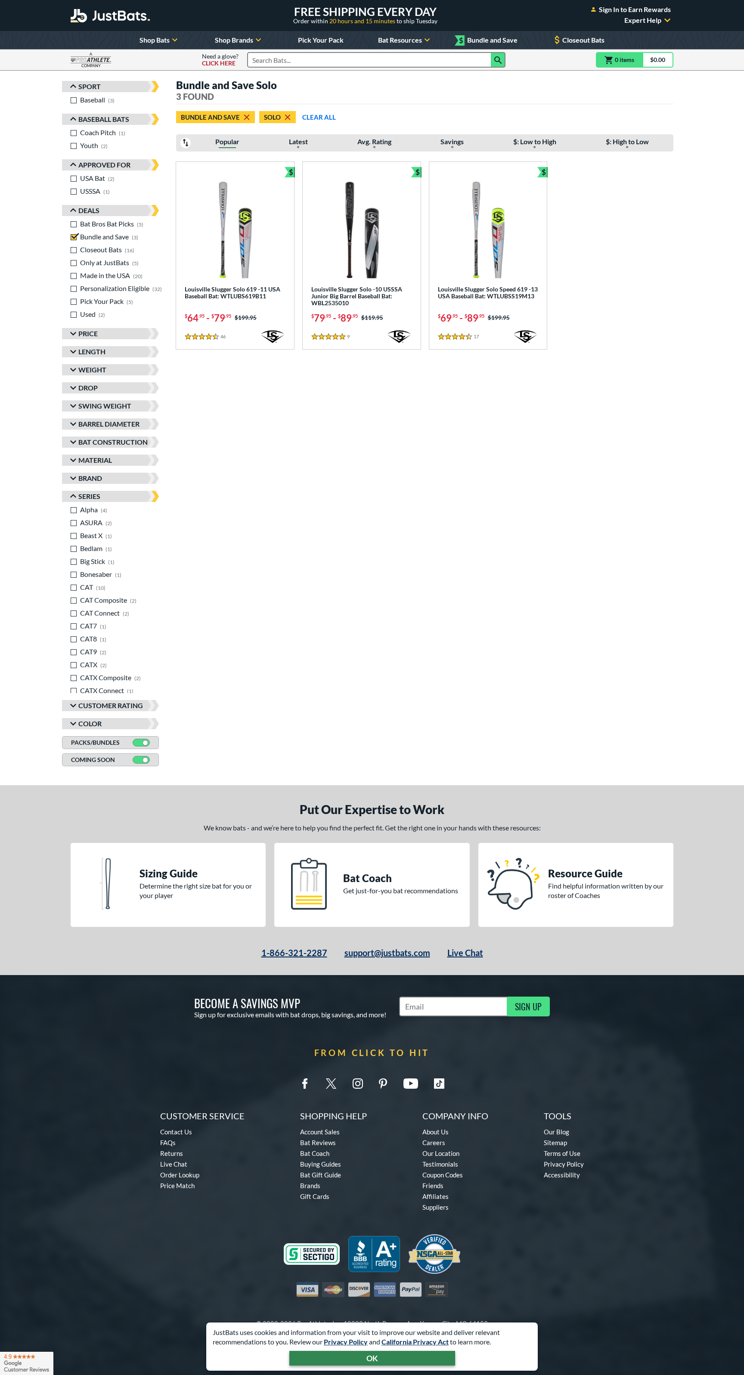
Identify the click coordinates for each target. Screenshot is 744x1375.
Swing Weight (104, 406)
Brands (310, 1185)
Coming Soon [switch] (93, 759)
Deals (88, 210)
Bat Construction (113, 442)
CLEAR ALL (319, 117)
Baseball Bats (103, 119)
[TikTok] (439, 1083)
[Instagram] (358, 1083)
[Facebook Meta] (305, 1083)
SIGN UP (528, 1006)
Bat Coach (314, 1153)
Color (90, 723)
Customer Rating (110, 705)
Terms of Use (562, 1153)
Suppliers (435, 1207)
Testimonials (440, 1164)
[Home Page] (110, 15)
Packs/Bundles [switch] (95, 742)
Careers (433, 1142)
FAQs (168, 1142)
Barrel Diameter (109, 424)
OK (372, 1358)
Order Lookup (179, 1175)
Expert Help (642, 20)
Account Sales (320, 1132)
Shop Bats (155, 40)
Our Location (440, 1153)
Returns (171, 1153)
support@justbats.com (387, 953)
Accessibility (562, 1175)
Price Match (177, 1185)
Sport (89, 86)
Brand (90, 478)
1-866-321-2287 (294, 953)
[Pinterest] (383, 1083)
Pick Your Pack (321, 40)
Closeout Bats (583, 40)
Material (95, 460)
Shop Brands (234, 40)
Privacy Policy (346, 1342)
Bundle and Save (488, 40)
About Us (435, 1132)
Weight (92, 369)
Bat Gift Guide (320, 1175)
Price (88, 333)
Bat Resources (400, 40)
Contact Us (176, 1132)
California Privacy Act (415, 1342)
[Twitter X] (331, 1083)
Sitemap (555, 1142)
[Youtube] (410, 1083)
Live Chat (465, 953)
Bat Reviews (318, 1142)
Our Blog (556, 1132)
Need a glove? (220, 60)
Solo (272, 117)
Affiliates (435, 1196)
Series (89, 496)
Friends (432, 1185)
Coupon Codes (442, 1175)
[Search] (498, 60)
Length (91, 351)
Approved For (104, 165)
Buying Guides (320, 1164)
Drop (88, 388)
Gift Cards (314, 1196)
